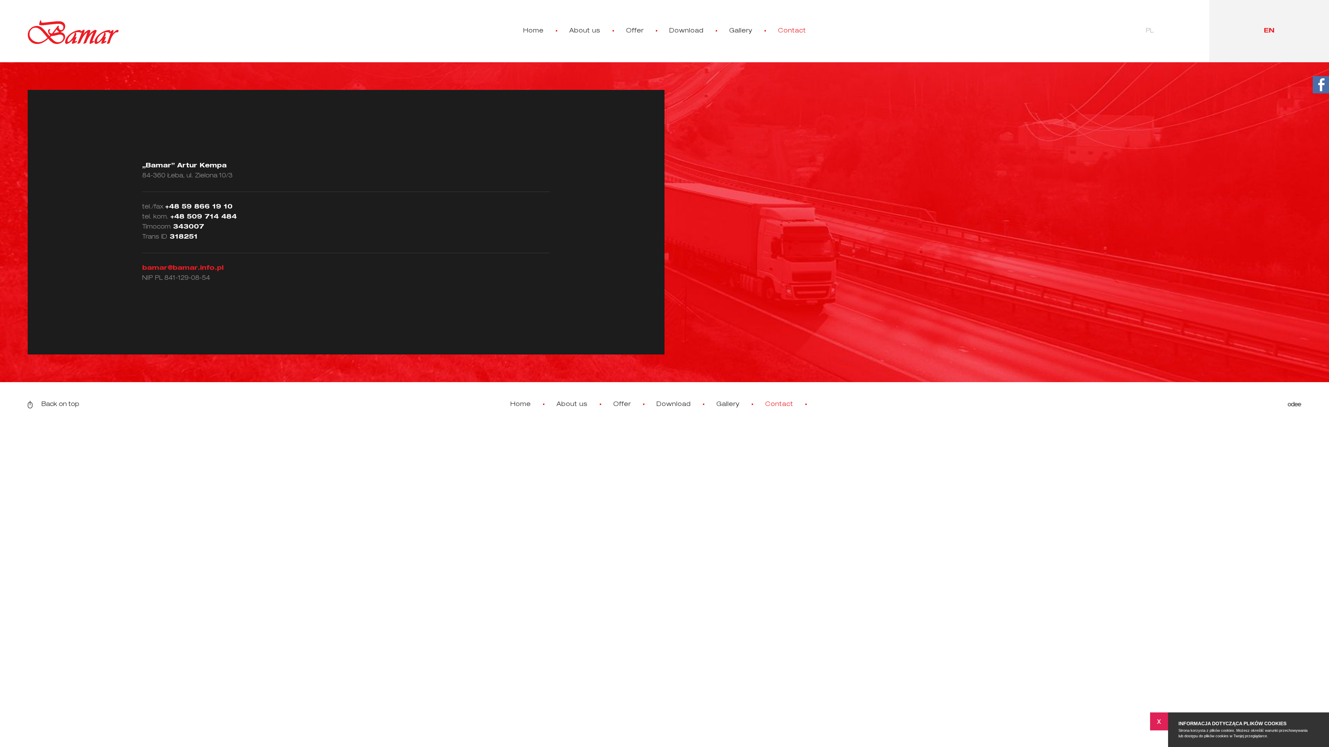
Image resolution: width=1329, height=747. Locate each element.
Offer (635, 31)
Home (533, 31)
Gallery (740, 31)
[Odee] (1294, 405)
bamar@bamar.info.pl (183, 268)
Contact (792, 31)
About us (584, 31)
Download (686, 31)
